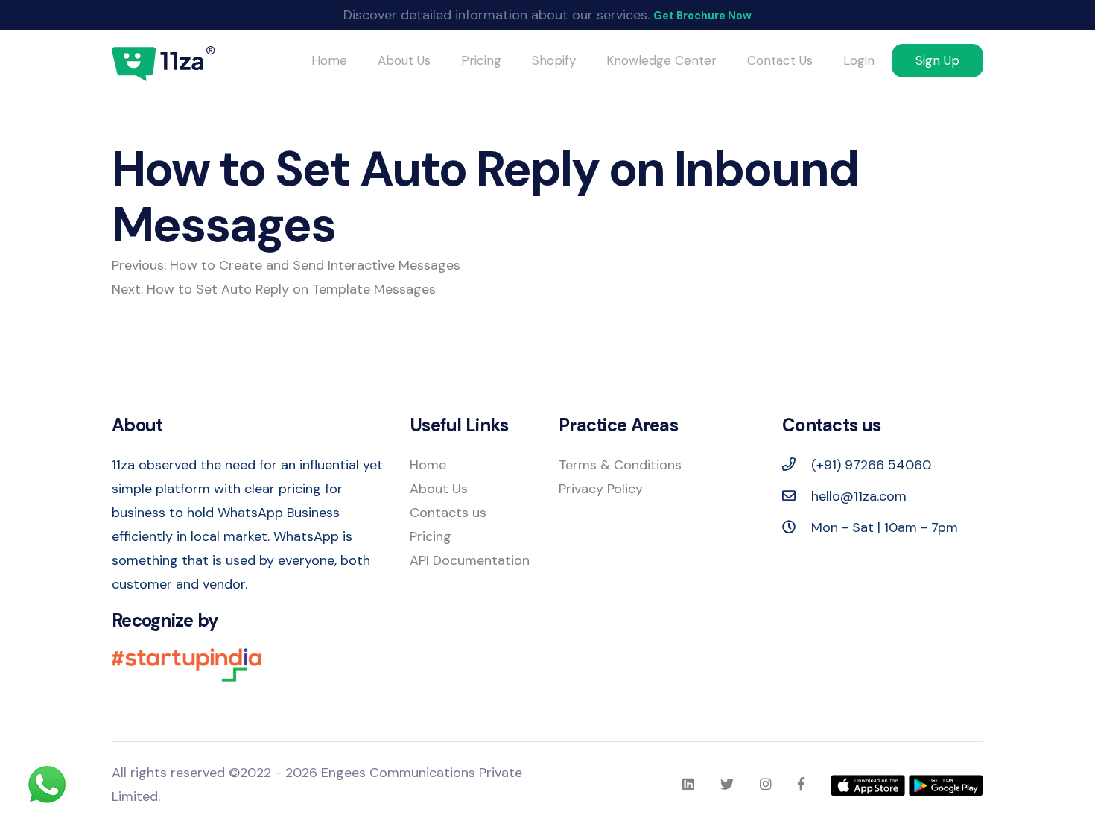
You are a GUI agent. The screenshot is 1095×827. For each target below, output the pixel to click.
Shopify (554, 60)
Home (329, 60)
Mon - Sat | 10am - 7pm (882, 527)
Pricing (481, 60)
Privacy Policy (601, 489)
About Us (404, 60)
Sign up (937, 60)
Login (859, 60)
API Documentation (470, 560)
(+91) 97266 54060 (869, 465)
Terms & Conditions (620, 465)
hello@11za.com (859, 496)
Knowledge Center (661, 60)
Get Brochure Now (702, 15)
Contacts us (448, 513)
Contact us (780, 60)
